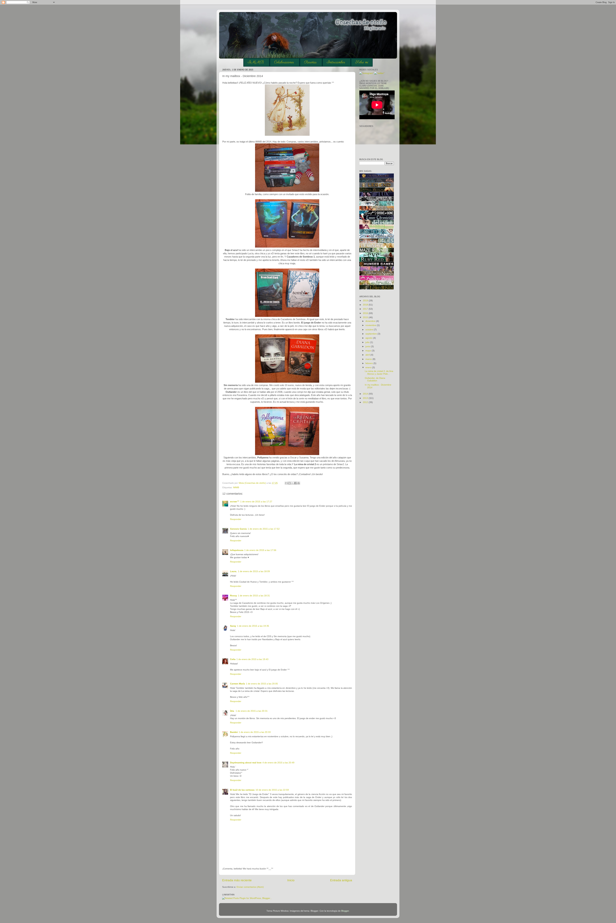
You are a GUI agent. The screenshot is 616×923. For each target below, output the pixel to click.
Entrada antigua (341, 880)
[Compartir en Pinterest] (298, 483)
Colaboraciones (284, 62)
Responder (235, 519)
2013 (366, 398)
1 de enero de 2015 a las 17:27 (256, 501)
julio (367, 342)
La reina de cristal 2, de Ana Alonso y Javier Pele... (379, 372)
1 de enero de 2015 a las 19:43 (252, 659)
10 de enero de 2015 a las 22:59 (272, 790)
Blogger (345, 911)
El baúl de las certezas (242, 790)
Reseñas (310, 62)
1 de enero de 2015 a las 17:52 (264, 529)
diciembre (370, 321)
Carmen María (237, 684)
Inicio (291, 880)
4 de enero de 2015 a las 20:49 (278, 762)
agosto (369, 338)
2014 (366, 394)
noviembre (371, 325)
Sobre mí (361, 62)
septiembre (371, 334)
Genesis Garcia (238, 529)
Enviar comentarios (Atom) (250, 887)
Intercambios (336, 62)
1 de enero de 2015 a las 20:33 (255, 732)
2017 (366, 309)
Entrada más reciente (237, 880)
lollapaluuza (236, 550)
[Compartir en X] (292, 483)
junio (368, 346)
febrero (369, 363)
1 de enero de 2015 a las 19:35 (253, 626)
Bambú (234, 732)
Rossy (233, 595)
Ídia (232, 711)
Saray (233, 626)
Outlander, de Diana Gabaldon (375, 379)
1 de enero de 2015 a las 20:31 (252, 711)
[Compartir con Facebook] (295, 483)
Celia (232, 659)
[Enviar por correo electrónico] (286, 483)
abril (367, 355)
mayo (368, 350)
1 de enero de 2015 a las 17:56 (260, 550)
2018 (366, 305)
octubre (369, 329)
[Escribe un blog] (289, 483)
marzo (368, 359)
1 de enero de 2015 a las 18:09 (254, 571)
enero (368, 367)
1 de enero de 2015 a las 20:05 (262, 684)
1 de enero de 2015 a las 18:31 (254, 595)
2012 (366, 402)
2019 (366, 300)
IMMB (256, 62)
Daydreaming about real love (245, 762)
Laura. (233, 571)
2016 (366, 313)
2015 (366, 317)
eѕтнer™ (234, 501)
